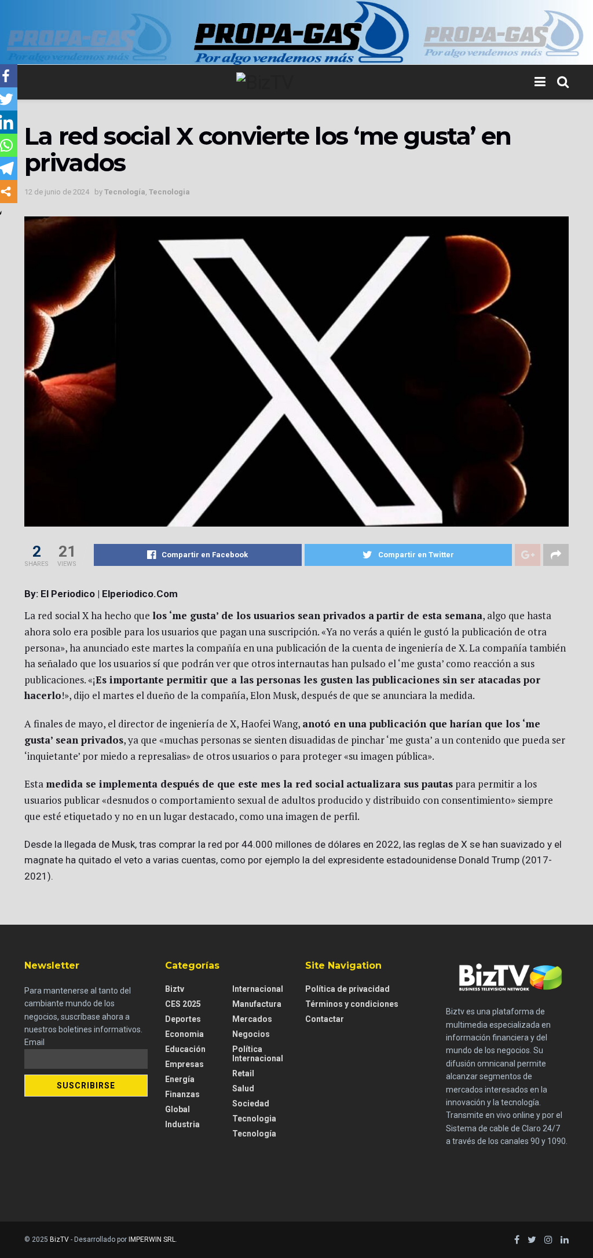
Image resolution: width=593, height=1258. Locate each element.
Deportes (183, 1019)
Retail (243, 1073)
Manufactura (256, 1004)
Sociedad (250, 1103)
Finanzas (182, 1094)
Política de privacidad (347, 989)
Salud (243, 1088)
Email (34, 1042)
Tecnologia (169, 191)
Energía (180, 1079)
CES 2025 (183, 1004)
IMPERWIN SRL (152, 1239)
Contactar (324, 1019)
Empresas (184, 1064)
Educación (185, 1049)
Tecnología (124, 191)
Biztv (174, 989)
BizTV (59, 1239)
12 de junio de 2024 (56, 191)
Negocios (251, 1034)
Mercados (252, 1019)
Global (177, 1109)
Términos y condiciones (351, 1004)
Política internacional (257, 1053)
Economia (184, 1034)
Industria (182, 1124)
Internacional (257, 989)
